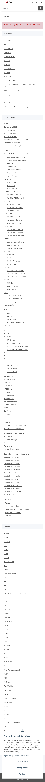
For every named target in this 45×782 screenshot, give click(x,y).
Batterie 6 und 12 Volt (12, 143)
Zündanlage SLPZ (10, 130)
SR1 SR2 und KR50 (11, 192)
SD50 (6, 417)
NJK (5, 678)
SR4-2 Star (8, 214)
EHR (5, 586)
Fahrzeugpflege (9, 305)
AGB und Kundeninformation (14, 91)
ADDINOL (8, 500)
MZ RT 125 (8, 337)
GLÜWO (7, 610)
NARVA (6, 674)
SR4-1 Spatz (8, 201)
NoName (7, 682)
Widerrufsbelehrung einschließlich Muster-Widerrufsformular (20, 85)
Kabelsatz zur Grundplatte (13, 146)
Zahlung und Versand (12, 95)
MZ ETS (7, 359)
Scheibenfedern (10, 443)
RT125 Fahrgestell (13, 343)
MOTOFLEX (8, 662)
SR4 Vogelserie (9, 408)
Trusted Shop (9, 76)
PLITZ (6, 694)
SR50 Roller (8, 267)
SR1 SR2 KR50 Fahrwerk (15, 198)
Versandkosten (9, 68)
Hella (6, 626)
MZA (5, 666)
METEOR (7, 650)
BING (6, 553)
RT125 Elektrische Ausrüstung (18, 346)
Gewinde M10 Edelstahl (12, 485)
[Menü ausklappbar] (3, 1)
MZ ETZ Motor (12, 371)
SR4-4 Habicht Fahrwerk (15, 233)
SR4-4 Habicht (9, 226)
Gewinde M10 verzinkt (12, 489)
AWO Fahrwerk (12, 182)
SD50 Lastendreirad (11, 280)
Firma (6, 44)
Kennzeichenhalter (12, 506)
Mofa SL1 (7, 251)
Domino (7, 577)
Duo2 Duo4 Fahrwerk (14, 299)
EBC (5, 582)
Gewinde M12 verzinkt (12, 495)
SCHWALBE (8, 702)
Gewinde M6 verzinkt (12, 476)
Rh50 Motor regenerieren (16, 157)
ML (5, 654)
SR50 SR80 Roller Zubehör (16, 277)
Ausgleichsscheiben (11, 449)
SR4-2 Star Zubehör (14, 223)
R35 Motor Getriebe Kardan (17, 322)
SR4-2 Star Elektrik (13, 217)
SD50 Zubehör (12, 289)
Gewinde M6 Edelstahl (12, 473)
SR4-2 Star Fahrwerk (14, 220)
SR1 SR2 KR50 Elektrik (15, 195)
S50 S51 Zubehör (13, 264)
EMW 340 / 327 (9, 326)
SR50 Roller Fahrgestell (15, 270)
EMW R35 (7, 313)
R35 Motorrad (9, 398)
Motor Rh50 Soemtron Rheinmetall (16, 154)
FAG (5, 590)
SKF (5, 718)
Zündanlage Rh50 (10, 127)
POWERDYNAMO (10, 698)
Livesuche (7, 52)
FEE (5, 598)
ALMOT (6, 537)
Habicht (7, 618)
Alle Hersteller (9, 56)
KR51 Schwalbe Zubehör (16, 248)
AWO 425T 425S (10, 379)
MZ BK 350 (8, 334)
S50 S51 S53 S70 (10, 255)
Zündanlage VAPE (10, 136)
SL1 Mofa (7, 411)
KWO (6, 638)
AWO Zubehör (12, 188)
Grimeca (7, 614)
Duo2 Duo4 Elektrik (14, 296)
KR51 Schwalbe (9, 239)
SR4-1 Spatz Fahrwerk (15, 207)
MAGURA (7, 646)
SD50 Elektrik (11, 283)
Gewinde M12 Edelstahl (12, 492)
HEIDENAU (8, 622)
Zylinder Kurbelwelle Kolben (17, 160)
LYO (5, 642)
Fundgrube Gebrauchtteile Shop (17, 509)
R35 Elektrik (11, 316)
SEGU (6, 706)
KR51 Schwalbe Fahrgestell (16, 245)
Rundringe (8, 446)
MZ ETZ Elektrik (12, 365)
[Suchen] (40, 8)
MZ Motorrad (9, 395)
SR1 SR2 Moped (10, 405)
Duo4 (6, 292)
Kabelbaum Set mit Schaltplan (15, 425)
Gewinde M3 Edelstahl (12, 457)
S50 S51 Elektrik (12, 258)
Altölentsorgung (10, 103)
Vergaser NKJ (11, 173)
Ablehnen (22, 774)
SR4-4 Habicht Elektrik (15, 229)
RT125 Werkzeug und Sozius (17, 349)
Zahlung (7, 72)
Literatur (8, 515)
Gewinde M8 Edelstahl (12, 479)
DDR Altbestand (10, 573)
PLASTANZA (8, 686)
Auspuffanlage (12, 176)
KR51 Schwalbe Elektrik (15, 242)
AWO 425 (7, 179)
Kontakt (7, 60)
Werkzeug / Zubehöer (13, 512)
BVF (5, 565)
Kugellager (8, 436)
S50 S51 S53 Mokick (11, 401)
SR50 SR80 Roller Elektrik (16, 274)
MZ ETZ (7, 362)
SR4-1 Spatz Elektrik (14, 204)
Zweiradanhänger (10, 302)
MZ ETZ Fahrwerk (13, 368)
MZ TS (6, 356)
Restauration (9, 503)
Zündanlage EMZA (10, 133)
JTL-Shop (26, 779)
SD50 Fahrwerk (12, 286)
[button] (33, 2)
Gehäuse (10, 163)
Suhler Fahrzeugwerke (12, 722)
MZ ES (6, 353)
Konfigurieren (22, 768)
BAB (5, 545)
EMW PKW (8, 386)
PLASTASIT (8, 690)
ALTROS (7, 541)
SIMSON (7, 714)
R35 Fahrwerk (12, 319)
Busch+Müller (9, 561)
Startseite (7, 40)
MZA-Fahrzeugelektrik (12, 670)
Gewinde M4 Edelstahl (12, 460)
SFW (5, 710)
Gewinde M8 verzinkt (12, 482)
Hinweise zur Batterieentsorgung (16, 107)
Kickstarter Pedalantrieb (15, 170)
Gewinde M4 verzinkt (12, 463)
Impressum (7, 756)
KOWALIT (7, 634)
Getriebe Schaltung (14, 166)
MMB (6, 658)
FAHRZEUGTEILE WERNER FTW (15, 594)
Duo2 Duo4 (8, 383)
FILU (5, 606)
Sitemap (7, 64)
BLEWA (6, 557)
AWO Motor (11, 185)
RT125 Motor (11, 340)
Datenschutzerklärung (22, 756)
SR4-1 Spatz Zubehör (14, 211)
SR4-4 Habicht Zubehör (15, 236)
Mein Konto (8, 48)
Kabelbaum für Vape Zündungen (16, 140)
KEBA (6, 630)
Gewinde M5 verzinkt (12, 470)
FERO (6, 602)
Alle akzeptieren (22, 761)
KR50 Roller (8, 389)
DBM (6, 569)
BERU (6, 549)
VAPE (6, 730)
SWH (6, 726)
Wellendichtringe (10, 440)
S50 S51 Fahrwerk (13, 261)
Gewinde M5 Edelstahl (12, 467)
